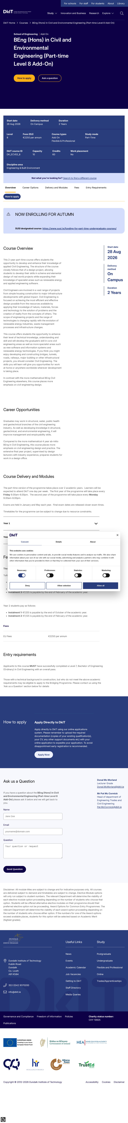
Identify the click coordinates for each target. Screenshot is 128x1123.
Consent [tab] (24, 542)
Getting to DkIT (73, 981)
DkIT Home (9, 23)
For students (97, 3)
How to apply (24, 78)
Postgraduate (104, 954)
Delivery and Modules (56, 187)
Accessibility (92, 1082)
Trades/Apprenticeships (109, 981)
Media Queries (73, 994)
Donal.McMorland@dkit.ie (110, 786)
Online (100, 974)
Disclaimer (119, 1082)
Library (121, 3)
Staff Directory (73, 987)
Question (8, 840)
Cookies (106, 1082)
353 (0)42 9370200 (18, 985)
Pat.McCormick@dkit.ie (109, 807)
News (68, 954)
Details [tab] (59, 542)
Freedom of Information (49, 1016)
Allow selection (64, 586)
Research (94, 13)
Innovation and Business (73, 13)
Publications (9, 1023)
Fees (76, 187)
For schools (70, 3)
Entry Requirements (96, 187)
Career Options (30, 187)
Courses (23, 23)
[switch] (50, 575)
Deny (27, 586)
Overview (10, 187)
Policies (69, 1016)
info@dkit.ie (14, 992)
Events (69, 960)
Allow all (100, 586)
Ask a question (50, 78)
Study (50, 13)
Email (6, 825)
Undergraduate (105, 960)
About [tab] (93, 542)
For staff (84, 3)
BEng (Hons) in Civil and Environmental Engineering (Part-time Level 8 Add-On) (73, 23)
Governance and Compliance (18, 1016)
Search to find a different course (79, 178)
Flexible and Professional (110, 967)
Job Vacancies (73, 974)
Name (6, 809)
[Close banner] (117, 535)
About (111, 3)
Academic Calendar (76, 967)
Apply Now (44, 754)
